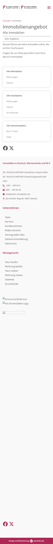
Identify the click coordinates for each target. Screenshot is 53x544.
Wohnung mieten (14, 275)
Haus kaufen (11, 262)
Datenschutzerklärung (16, 239)
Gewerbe (9, 279)
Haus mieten (11, 270)
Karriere (9, 221)
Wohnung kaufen (14, 266)
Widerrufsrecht (13, 230)
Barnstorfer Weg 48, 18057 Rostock (21, 198)
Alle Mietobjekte (14, 71)
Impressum (11, 243)
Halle (9, 137)
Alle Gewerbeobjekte (16, 125)
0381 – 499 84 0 (13, 185)
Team (7, 217)
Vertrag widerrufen (15, 234)
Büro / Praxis (12, 131)
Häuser (10, 82)
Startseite (6, 21)
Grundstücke (12, 112)
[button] (48, 7)
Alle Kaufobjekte (14, 95)
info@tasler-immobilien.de (18, 194)
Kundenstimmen (13, 226)
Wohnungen (12, 77)
